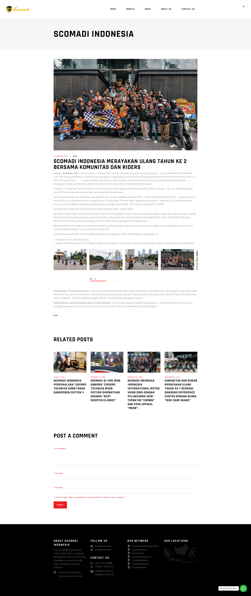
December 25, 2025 (172, 377)
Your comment (60, 448)
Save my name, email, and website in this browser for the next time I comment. (90, 497)
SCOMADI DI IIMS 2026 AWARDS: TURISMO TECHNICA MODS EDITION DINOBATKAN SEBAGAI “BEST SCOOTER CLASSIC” (105, 390)
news (56, 315)
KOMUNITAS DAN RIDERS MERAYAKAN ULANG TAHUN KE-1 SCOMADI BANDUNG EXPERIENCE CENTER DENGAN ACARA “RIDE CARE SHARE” (181, 390)
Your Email (58, 488)
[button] (98, 281)
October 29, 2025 (61, 156)
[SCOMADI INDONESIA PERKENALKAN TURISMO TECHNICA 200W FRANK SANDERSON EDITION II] (70, 362)
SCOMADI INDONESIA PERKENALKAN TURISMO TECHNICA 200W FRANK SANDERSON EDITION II (70, 386)
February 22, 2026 (98, 377)
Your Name (58, 473)
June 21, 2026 (59, 377)
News (75, 156)
